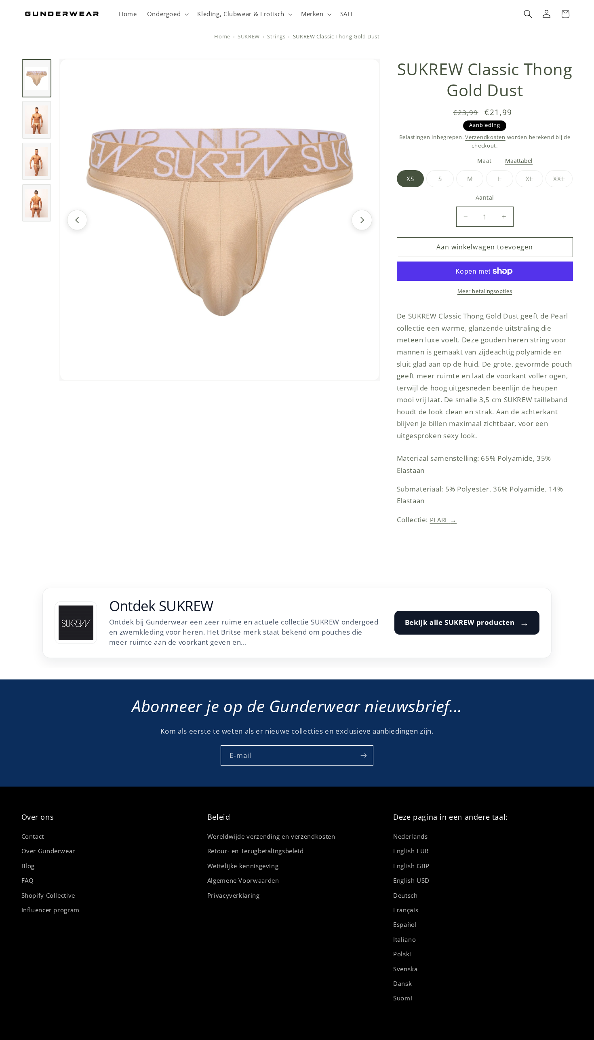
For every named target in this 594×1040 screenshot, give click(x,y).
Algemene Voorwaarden (243, 880)
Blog (28, 866)
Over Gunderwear (48, 851)
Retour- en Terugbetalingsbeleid (255, 851)
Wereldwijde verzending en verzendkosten (271, 836)
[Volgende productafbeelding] (362, 220)
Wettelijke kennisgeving (243, 866)
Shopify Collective (48, 895)
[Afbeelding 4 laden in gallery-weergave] (36, 203)
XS (410, 179)
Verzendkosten (485, 137)
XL (534, 181)
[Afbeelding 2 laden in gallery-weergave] (36, 119)
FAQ (27, 880)
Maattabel (519, 161)
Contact (32, 836)
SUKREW (249, 36)
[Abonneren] (363, 755)
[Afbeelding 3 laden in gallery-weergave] (36, 161)
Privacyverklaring (233, 895)
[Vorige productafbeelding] (77, 220)
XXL (563, 181)
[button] (167, 14)
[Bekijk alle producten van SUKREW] (76, 622)
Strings (276, 36)
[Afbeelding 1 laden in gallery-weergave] (36, 78)
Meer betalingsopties (484, 291)
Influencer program (50, 910)
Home (222, 36)
